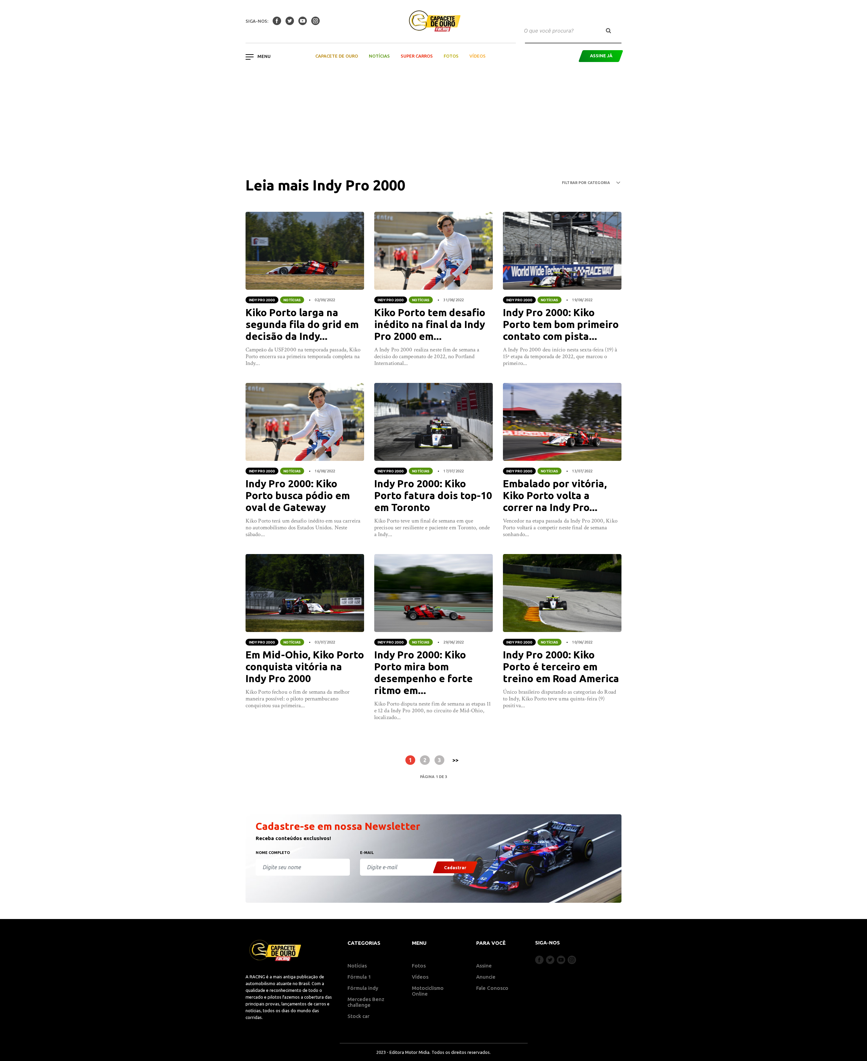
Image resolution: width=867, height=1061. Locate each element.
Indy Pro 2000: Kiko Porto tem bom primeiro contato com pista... (561, 324)
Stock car (358, 1016)
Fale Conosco (492, 988)
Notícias (379, 56)
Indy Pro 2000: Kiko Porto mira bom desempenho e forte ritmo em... (423, 672)
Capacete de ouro (336, 56)
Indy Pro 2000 (262, 300)
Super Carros (417, 56)
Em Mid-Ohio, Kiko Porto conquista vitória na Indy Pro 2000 (305, 666)
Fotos (451, 56)
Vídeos (477, 56)
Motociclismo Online (428, 991)
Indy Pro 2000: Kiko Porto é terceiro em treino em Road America (561, 666)
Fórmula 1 (359, 977)
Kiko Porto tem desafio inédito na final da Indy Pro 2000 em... (429, 324)
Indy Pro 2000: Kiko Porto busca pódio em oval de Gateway (298, 495)
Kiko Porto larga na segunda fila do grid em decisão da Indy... (302, 324)
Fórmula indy (362, 988)
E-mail (367, 853)
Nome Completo (273, 853)
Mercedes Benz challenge (365, 1002)
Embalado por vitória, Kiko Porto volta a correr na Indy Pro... (555, 495)
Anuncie (485, 977)
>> (455, 760)
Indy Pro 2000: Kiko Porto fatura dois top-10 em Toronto (433, 495)
